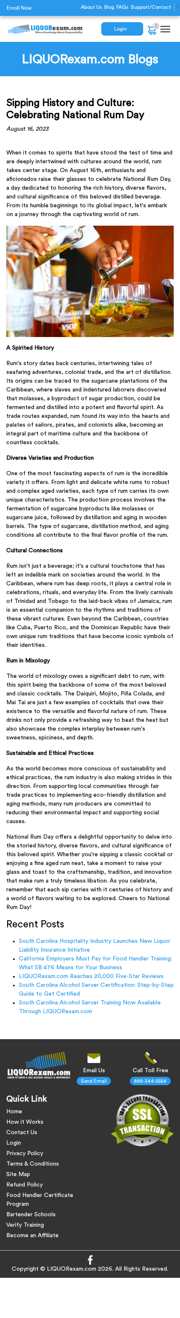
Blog (109, 7)
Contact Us (21, 1132)
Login (120, 28)
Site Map (18, 1174)
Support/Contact (151, 7)
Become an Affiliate (32, 1235)
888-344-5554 (150, 1081)
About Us (91, 7)
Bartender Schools (31, 1215)
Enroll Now (19, 7)
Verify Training (25, 1225)
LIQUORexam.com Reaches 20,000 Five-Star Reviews (91, 976)
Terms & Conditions (32, 1164)
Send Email (94, 1081)
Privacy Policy (24, 1153)
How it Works (25, 1122)
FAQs (122, 7)
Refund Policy (24, 1185)
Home (14, 1112)
